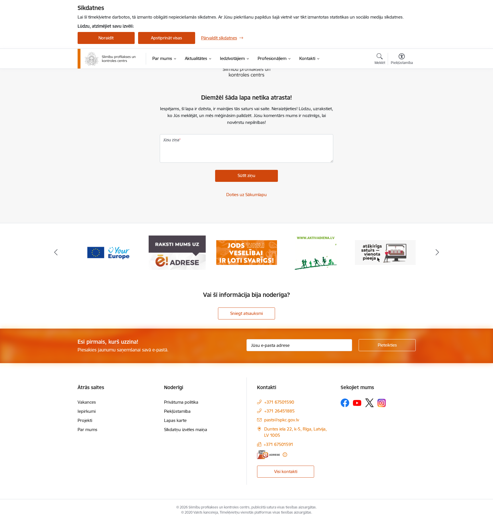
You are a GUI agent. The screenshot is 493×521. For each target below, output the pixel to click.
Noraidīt (106, 38)
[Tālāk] (437, 252)
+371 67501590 (279, 402)
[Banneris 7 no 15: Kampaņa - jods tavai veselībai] (246, 252)
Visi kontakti (285, 471)
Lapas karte (175, 420)
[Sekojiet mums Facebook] (345, 403)
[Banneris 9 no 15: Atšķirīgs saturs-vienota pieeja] (385, 252)
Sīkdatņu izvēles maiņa (185, 429)
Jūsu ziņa (171, 139)
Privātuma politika (181, 402)
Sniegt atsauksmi (246, 313)
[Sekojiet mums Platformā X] (369, 403)
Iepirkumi (87, 411)
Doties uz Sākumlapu (246, 194)
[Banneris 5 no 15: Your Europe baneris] (108, 252)
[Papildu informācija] (285, 454)
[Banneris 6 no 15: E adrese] (177, 252)
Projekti (85, 420)
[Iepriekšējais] (56, 252)
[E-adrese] (268, 454)
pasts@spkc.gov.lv (281, 420)
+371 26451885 (279, 411)
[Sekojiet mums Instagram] (381, 403)
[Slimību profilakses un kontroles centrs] (110, 59)
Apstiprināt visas (166, 38)
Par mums (87, 429)
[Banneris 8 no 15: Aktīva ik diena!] (316, 252)
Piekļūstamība (177, 411)
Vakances (87, 402)
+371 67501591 (278, 444)
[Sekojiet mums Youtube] (357, 402)
